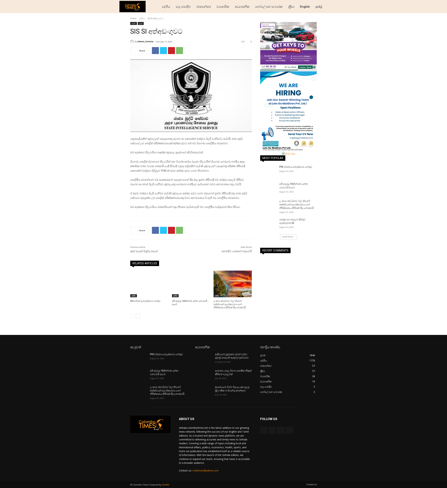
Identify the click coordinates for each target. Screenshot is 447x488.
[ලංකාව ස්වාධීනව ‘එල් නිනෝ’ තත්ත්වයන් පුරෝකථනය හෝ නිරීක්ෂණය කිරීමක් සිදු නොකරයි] (233, 284)
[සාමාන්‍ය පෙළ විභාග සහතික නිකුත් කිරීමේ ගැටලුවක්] (203, 375)
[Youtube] (289, 430)
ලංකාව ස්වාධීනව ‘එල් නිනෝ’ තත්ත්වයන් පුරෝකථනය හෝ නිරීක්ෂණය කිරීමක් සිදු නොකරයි (230, 304)
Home (133, 18)
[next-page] (138, 316)
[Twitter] (163, 50)
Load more (287, 236)
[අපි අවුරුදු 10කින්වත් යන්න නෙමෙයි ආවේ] (191, 284)
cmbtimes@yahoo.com (205, 470)
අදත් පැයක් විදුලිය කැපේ (144, 251)
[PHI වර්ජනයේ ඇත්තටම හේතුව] (149, 284)
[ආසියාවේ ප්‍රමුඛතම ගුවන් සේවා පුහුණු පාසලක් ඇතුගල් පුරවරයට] (203, 359)
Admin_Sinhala (145, 41)
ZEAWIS (165, 484)
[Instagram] (272, 430)
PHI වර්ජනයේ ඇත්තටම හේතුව (145, 301)
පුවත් (141, 23)
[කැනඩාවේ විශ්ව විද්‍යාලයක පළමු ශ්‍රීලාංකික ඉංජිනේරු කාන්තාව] (203, 391)
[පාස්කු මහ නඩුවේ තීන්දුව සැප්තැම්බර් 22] (268, 224)
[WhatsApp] (179, 50)
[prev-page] (132, 316)
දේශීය (142, 18)
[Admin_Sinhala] (132, 41)
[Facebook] (155, 50)
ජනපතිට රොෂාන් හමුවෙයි (237, 251)
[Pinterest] (171, 50)
